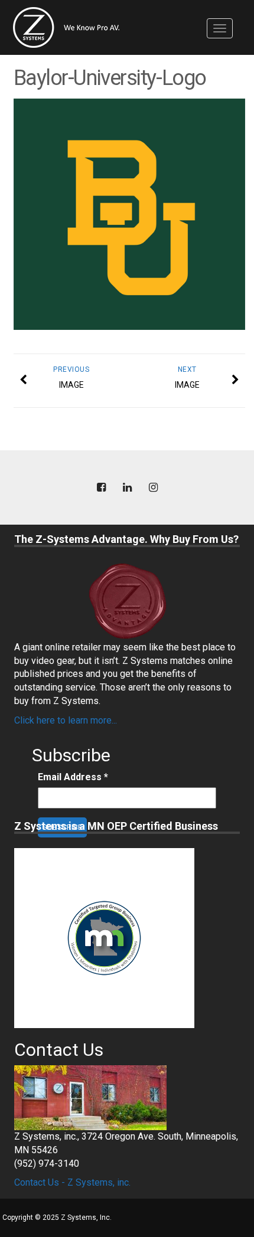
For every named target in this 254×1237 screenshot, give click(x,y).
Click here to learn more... (65, 720)
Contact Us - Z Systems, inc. (72, 1182)
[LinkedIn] (127, 487)
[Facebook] (101, 487)
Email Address (73, 777)
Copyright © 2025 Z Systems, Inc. (57, 1217)
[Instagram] (153, 487)
